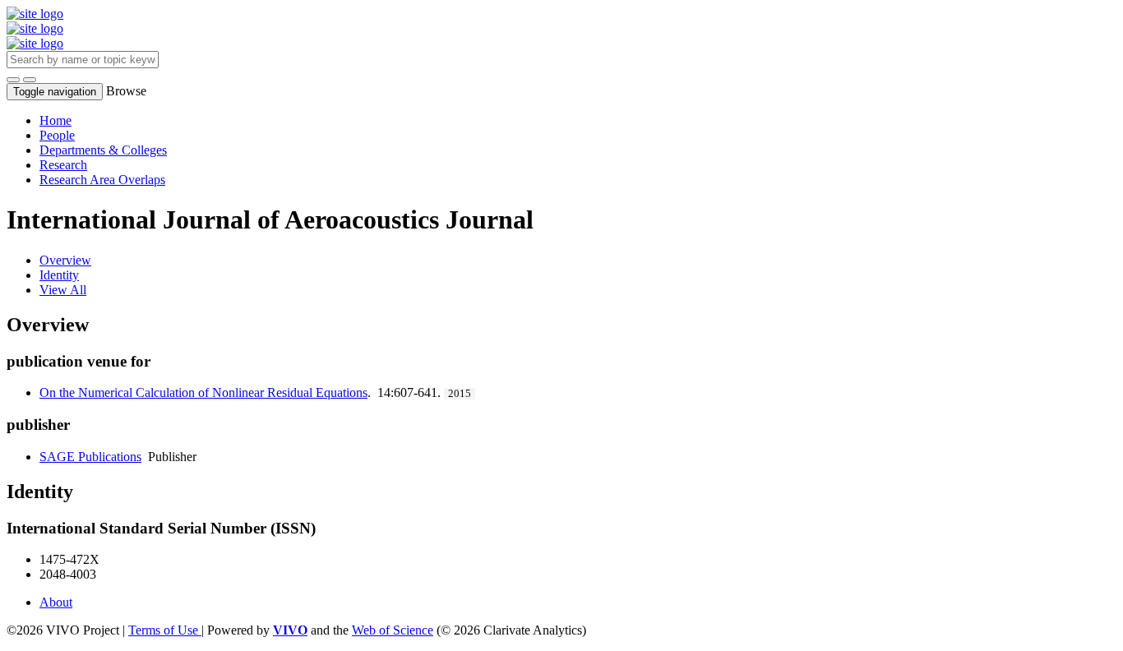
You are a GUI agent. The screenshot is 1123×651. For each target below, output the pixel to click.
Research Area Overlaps (102, 180)
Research (63, 165)
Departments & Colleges (103, 150)
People (57, 135)
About (55, 602)
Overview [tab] (65, 260)
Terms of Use (164, 630)
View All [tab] (62, 290)
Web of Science (392, 630)
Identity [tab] (59, 275)
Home (55, 120)
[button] (13, 79)
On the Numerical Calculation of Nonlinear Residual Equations (203, 392)
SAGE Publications (90, 457)
